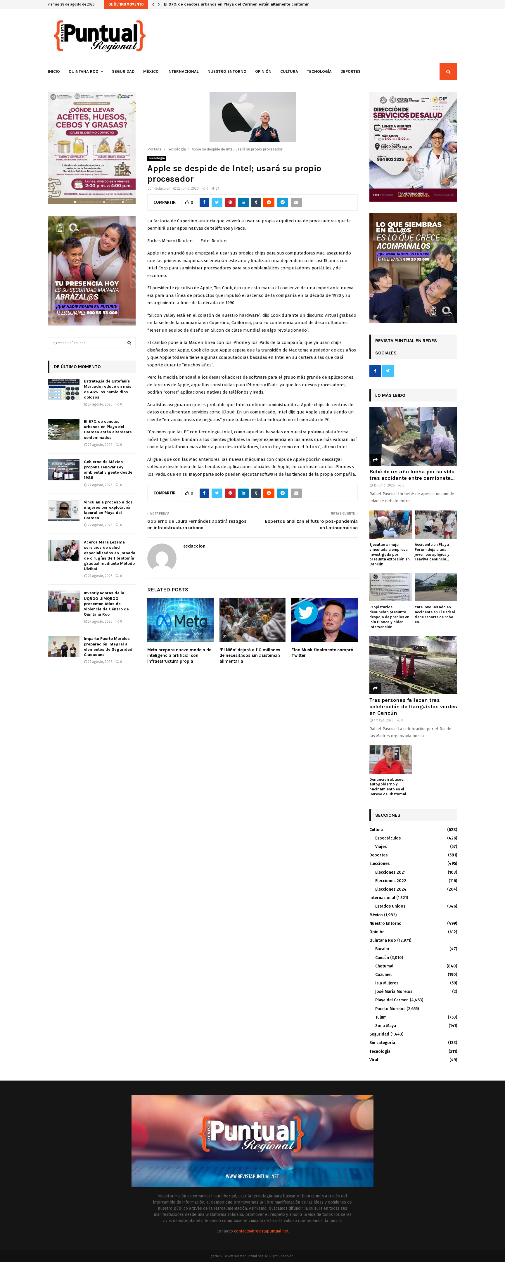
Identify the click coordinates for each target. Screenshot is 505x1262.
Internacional (183, 71)
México (151, 71)
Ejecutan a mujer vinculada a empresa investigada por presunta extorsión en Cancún (389, 554)
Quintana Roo (83, 71)
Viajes (381, 846)
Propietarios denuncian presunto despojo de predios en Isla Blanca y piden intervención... (389, 617)
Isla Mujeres (386, 983)
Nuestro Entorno (226, 71)
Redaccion (162, 188)
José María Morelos (393, 991)
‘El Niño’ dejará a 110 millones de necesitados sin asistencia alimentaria (249, 655)
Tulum (381, 1017)
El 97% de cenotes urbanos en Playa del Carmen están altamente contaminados (245, 4)
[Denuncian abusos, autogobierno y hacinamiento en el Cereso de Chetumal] (390, 759)
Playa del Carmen (392, 1000)
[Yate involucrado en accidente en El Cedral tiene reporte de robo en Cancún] (436, 587)
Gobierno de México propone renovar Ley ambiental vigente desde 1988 (108, 469)
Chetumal (384, 966)
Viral (373, 1059)
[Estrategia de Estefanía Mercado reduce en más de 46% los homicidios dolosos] (63, 389)
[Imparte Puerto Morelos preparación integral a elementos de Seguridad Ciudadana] (63, 646)
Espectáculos (388, 838)
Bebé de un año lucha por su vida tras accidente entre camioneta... (412, 474)
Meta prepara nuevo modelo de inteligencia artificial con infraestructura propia (179, 655)
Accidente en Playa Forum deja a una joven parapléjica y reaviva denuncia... (432, 551)
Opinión (263, 71)
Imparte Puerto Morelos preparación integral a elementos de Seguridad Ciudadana (108, 646)
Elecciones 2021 (390, 872)
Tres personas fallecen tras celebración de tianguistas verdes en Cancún (413, 706)
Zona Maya (385, 1025)
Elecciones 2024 (391, 889)
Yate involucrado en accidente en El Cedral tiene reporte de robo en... (435, 614)
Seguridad (123, 71)
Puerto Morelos (390, 1008)
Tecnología (319, 71)
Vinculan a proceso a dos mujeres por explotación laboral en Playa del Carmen (108, 510)
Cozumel (383, 974)
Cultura (289, 71)
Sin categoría (382, 1042)
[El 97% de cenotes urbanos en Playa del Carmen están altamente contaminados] (63, 429)
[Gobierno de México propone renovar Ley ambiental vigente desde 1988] (63, 469)
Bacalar (382, 948)
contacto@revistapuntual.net (261, 1231)
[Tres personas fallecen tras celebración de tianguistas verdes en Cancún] (413, 665)
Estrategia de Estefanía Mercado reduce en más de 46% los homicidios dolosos (108, 389)
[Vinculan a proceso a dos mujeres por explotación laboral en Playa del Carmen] (63, 510)
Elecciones (379, 863)
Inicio (54, 71)
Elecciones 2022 (390, 880)
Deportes (350, 71)
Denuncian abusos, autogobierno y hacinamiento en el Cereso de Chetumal (387, 786)
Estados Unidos (390, 906)
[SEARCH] (129, 343)
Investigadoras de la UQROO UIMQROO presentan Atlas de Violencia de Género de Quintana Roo (106, 604)
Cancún (382, 957)
